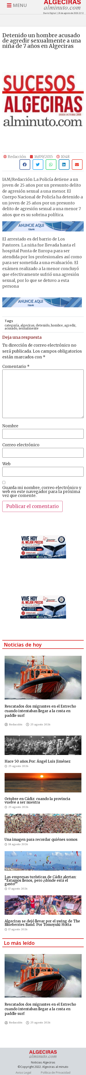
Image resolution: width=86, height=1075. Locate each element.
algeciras (27, 325)
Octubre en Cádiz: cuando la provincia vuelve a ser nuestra (37, 800)
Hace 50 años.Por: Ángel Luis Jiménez (37, 761)
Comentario (16, 367)
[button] (24, 164)
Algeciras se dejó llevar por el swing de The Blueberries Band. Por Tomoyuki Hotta (42, 923)
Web (6, 464)
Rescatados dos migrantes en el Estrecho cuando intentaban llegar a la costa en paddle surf (40, 711)
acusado (11, 328)
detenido (43, 325)
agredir (69, 325)
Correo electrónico (20, 445)
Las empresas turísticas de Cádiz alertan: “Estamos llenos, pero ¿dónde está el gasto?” (40, 880)
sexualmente (29, 328)
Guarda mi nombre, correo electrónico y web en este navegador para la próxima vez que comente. (41, 492)
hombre (57, 325)
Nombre (10, 426)
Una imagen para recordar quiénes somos (41, 839)
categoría (12, 325)
